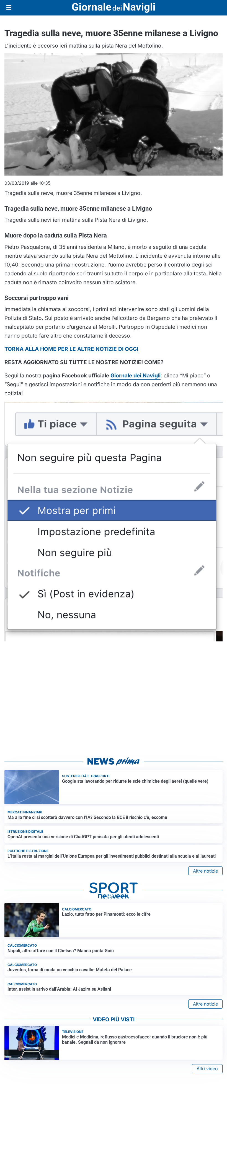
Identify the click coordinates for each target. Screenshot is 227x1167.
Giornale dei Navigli (135, 375)
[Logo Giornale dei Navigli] (113, 8)
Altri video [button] (207, 1068)
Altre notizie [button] (205, 871)
